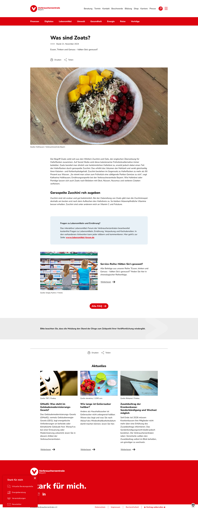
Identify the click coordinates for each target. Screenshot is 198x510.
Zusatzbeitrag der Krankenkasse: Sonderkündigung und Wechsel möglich (138, 408)
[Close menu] (35, 478)
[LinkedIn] (44, 494)
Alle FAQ (97, 306)
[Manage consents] (193, 505)
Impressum (115, 507)
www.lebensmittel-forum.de (80, 237)
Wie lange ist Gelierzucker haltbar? (95, 405)
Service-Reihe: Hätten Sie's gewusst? (121, 264)
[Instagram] (38, 494)
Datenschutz (100, 507)
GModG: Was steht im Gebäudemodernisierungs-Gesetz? (55, 407)
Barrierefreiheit (132, 507)
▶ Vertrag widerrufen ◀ (154, 507)
